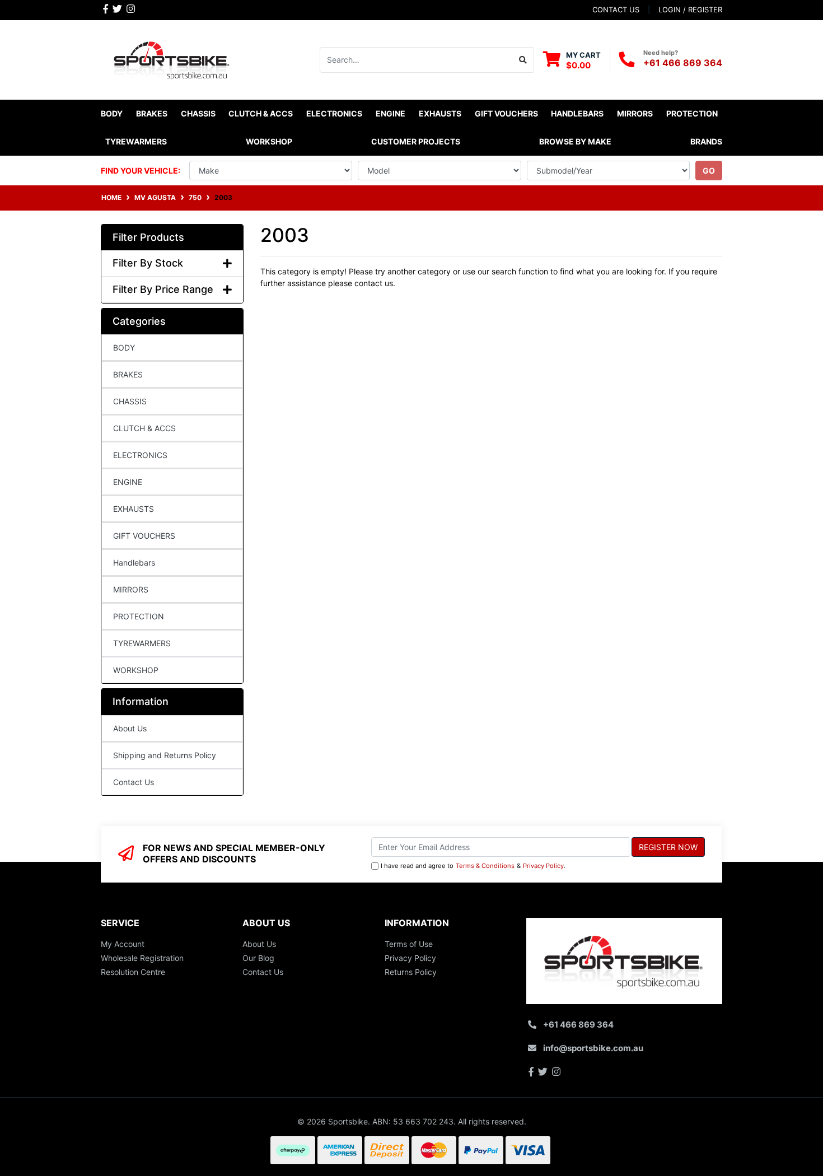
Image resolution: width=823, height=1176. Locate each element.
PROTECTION (138, 616)
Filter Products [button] (148, 237)
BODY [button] (112, 113)
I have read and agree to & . (473, 866)
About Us (130, 728)
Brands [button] (706, 141)
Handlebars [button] (577, 113)
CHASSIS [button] (198, 113)
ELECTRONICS (140, 455)
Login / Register (690, 9)
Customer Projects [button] (415, 141)
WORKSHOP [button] (269, 141)
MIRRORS (130, 589)
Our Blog (258, 958)
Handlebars (134, 562)
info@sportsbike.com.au (593, 1048)
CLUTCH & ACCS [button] (260, 113)
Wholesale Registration (142, 958)
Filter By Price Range (163, 289)
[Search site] (523, 60)
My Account (122, 944)
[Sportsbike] (172, 58)
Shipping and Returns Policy (164, 755)
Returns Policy (411, 972)
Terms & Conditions (485, 866)
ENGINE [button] (390, 113)
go (709, 170)
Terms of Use (409, 944)
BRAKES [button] (151, 113)
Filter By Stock (148, 263)
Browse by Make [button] (575, 141)
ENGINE (127, 482)
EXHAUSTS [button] (440, 113)
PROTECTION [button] (692, 113)
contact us (615, 9)
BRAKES (128, 374)
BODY (124, 347)
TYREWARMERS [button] (136, 141)
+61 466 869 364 (682, 62)
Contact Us (133, 782)
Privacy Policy (543, 866)
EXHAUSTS (133, 509)
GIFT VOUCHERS (506, 113)
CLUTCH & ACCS (144, 428)
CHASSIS (130, 401)
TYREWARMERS (142, 643)
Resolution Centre (133, 972)
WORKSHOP (135, 670)
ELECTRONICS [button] (334, 113)
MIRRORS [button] (635, 113)
